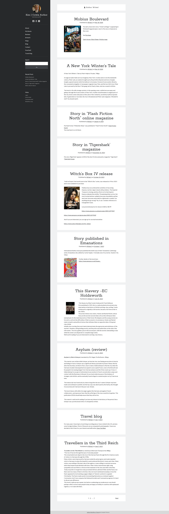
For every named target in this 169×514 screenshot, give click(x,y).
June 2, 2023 (99, 446)
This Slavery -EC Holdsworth (91, 293)
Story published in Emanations (91, 241)
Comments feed (29, 99)
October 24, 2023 (98, 177)
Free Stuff (28, 50)
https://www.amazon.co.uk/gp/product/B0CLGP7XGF (98, 211)
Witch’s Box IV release (30, 85)
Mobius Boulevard (29, 77)
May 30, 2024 (99, 22)
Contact (27, 47)
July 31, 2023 (99, 299)
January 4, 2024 (99, 121)
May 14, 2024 (99, 69)
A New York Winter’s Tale (31, 79)
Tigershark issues (69, 159)
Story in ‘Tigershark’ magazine (32, 83)
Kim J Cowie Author (36, 15)
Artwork (27, 37)
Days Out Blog (101, 428)
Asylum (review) (91, 349)
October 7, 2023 (99, 246)
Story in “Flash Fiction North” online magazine (36, 81)
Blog (26, 44)
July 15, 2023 (99, 353)
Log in (26, 95)
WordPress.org (29, 101)
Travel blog (28, 53)
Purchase (88, 35)
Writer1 (90, 22)
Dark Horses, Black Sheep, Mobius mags (95, 39)
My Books (28, 31)
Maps (27, 41)
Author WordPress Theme (93, 512)
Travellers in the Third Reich (91, 443)
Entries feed (28, 97)
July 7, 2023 (98, 420)
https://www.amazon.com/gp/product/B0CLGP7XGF (80, 215)
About (27, 28)
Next (116, 498)
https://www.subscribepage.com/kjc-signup (77, 223)
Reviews (27, 34)
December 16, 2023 (99, 152)
